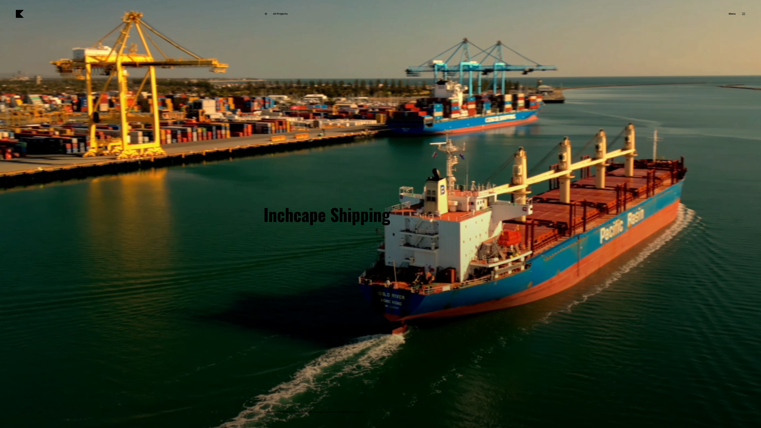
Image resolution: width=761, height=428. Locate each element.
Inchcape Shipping (328, 214)
